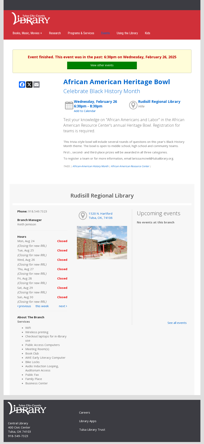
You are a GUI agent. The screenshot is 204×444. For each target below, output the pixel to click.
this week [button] (42, 306)
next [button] (62, 306)
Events (105, 33)
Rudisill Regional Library (159, 101)
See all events (177, 323)
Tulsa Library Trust (92, 429)
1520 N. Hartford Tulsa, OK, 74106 (101, 215)
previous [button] (24, 306)
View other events (102, 65)
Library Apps (87, 421)
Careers (84, 412)
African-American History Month (90, 166)
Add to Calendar (85, 111)
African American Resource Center (130, 166)
